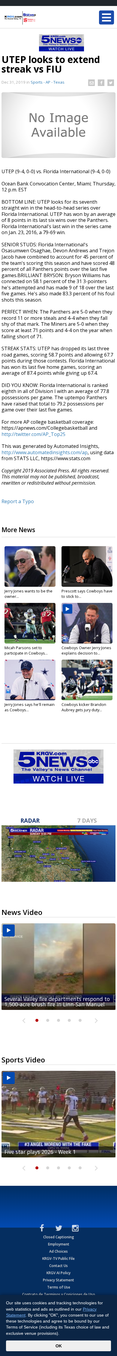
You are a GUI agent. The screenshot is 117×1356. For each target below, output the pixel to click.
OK (59, 1345)
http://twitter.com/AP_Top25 (33, 434)
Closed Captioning (58, 1237)
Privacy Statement (58, 1280)
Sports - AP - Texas (47, 82)
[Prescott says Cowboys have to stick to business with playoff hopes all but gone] (87, 566)
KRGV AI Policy (58, 1272)
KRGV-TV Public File (58, 1258)
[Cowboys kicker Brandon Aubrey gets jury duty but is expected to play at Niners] (87, 680)
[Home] (40, 17)
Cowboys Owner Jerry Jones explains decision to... (86, 650)
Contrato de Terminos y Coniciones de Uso (58, 1294)
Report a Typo (18, 501)
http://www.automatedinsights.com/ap (45, 452)
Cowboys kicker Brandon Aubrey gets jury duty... (84, 707)
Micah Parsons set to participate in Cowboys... (26, 650)
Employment (58, 1244)
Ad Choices (58, 1251)
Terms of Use (58, 1287)
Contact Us (58, 1265)
